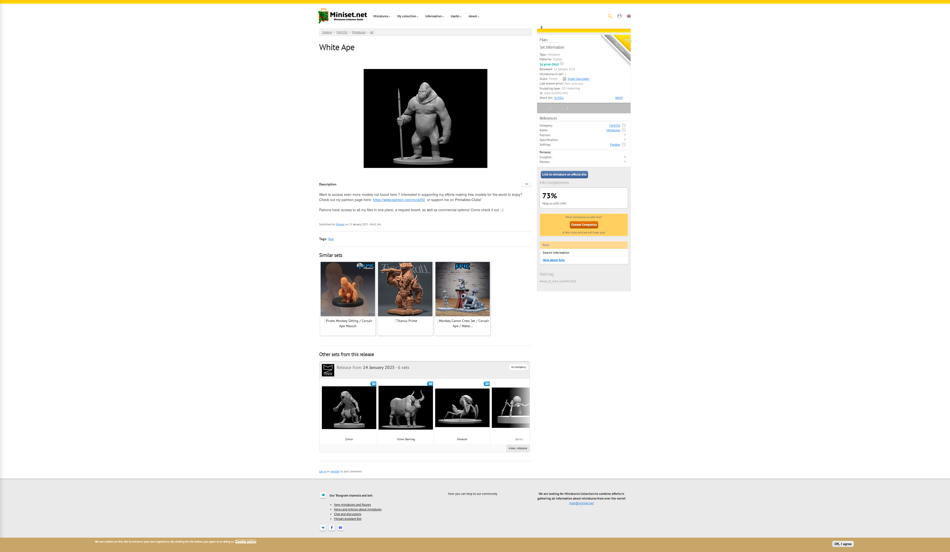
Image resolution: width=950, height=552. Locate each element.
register (335, 471)
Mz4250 (341, 32)
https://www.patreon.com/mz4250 (399, 199)
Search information (556, 253)
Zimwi (349, 439)
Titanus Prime (406, 321)
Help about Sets (554, 260)
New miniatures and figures (352, 504)
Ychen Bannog (406, 439)
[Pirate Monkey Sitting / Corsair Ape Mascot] (348, 316)
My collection (406, 16)
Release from (366, 367)
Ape (331, 239)
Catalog (327, 32)
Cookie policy (245, 541)
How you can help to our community (472, 494)
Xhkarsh (462, 439)
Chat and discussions (347, 514)
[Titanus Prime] (405, 316)
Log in (322, 471)
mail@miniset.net (581, 503)
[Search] (610, 16)
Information (433, 16)
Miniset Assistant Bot (347, 519)
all (372, 32)
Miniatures (380, 16)
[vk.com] (323, 531)
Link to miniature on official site (564, 174)
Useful (455, 16)
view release (518, 448)
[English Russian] (527, 184)
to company (518, 367)
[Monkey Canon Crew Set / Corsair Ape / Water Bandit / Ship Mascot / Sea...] (462, 316)
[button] (619, 16)
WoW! (619, 98)
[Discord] (340, 531)
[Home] (343, 16)
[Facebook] (332, 531)
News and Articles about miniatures (357, 509)
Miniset (340, 224)
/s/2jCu (559, 98)
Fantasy (615, 144)
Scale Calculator (578, 79)
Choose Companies (584, 225)
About (473, 16)
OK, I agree (843, 544)
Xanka (519, 439)
